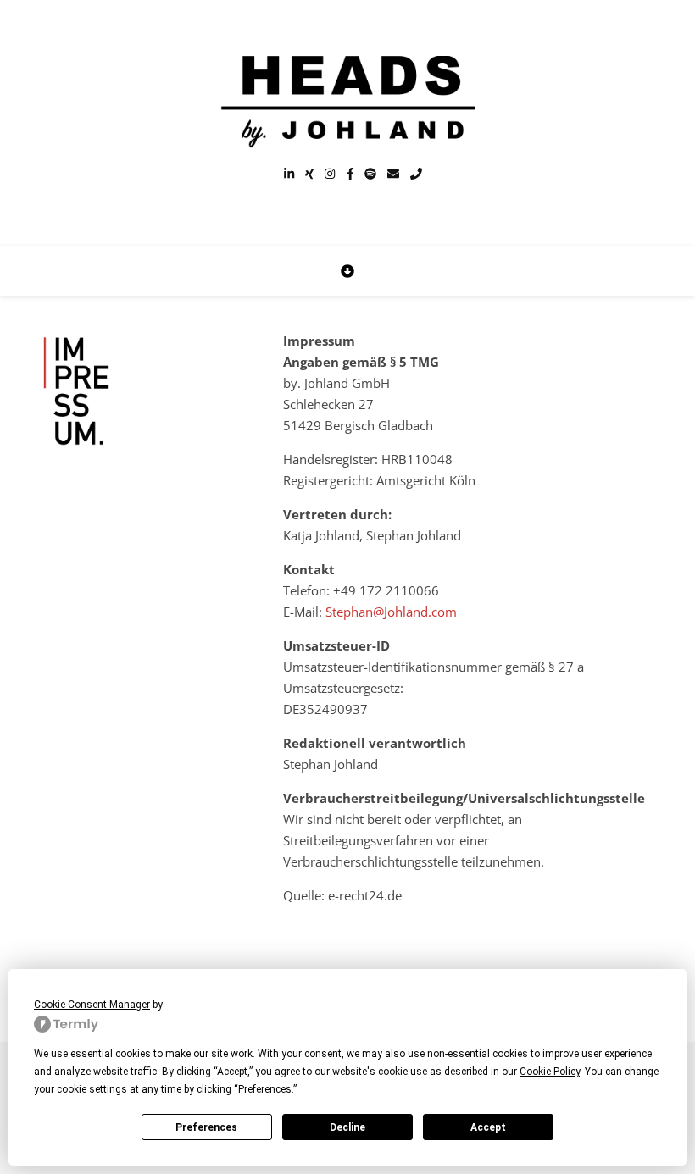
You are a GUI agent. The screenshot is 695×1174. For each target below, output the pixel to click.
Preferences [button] (265, 1089)
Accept (488, 1127)
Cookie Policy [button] (550, 1071)
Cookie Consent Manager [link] (92, 1005)
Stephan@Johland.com (391, 611)
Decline (347, 1127)
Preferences (206, 1127)
